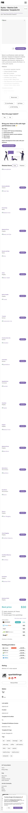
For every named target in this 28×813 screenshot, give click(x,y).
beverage (15, 740)
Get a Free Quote (18, 807)
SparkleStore (5, 381)
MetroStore (5, 468)
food (9, 748)
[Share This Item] (13, 48)
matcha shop (6, 752)
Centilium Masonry (6, 555)
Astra (3, 272)
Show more (14, 97)
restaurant (5, 756)
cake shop (5, 744)
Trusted (4, 316)
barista (8, 740)
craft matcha (19, 744)
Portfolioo (4, 576)
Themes (6, 13)
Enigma (3, 424)
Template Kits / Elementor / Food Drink (15, 13)
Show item (23, 187)
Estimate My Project (9, 145)
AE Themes (3, 13)
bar (4, 740)
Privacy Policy (5, 769)
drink (4, 748)
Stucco (3, 511)
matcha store (15, 752)
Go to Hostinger (22, 648)
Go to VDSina (22, 657)
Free (15, 165)
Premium (22, 165)
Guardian (4, 403)
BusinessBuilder (6, 186)
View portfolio (14, 682)
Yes (5, 117)
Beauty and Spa (5, 251)
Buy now (18, 622)
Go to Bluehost (22, 655)
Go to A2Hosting (21, 652)
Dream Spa (4, 207)
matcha (14, 748)
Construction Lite (6, 338)
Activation (4, 359)
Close (9, 807)
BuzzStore (4, 489)
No (10, 117)
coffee (12, 744)
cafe (21, 740)
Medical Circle (5, 229)
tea (11, 756)
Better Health (5, 294)
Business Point (5, 598)
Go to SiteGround (21, 650)
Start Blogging (5, 533)
